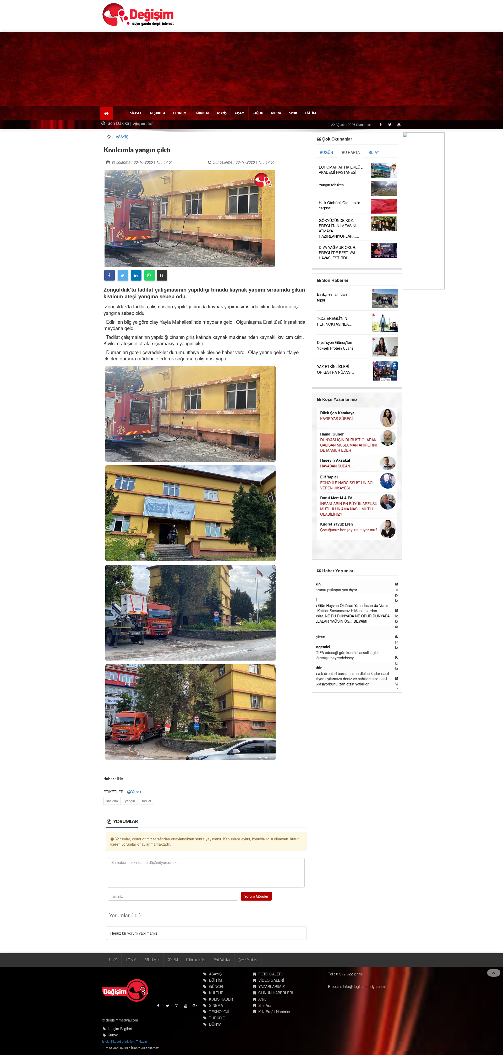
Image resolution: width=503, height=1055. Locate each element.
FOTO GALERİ (270, 973)
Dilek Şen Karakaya (337, 412)
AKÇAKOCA (157, 112)
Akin (323, 584)
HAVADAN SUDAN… (337, 465)
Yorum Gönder (256, 896)
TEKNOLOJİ (219, 1011)
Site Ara (264, 1005)
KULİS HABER (221, 999)
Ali (321, 599)
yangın (130, 800)
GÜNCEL (216, 986)
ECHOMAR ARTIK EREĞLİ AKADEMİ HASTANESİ (341, 169)
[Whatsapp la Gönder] (149, 275)
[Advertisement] (251, 68)
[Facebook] (380, 124)
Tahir (323, 667)
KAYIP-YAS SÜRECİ (336, 418)
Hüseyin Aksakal (335, 460)
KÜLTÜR (216, 992)
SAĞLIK (258, 112)
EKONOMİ (180, 112)
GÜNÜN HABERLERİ (275, 992)
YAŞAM (239, 112)
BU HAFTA (351, 152)
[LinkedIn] (136, 275)
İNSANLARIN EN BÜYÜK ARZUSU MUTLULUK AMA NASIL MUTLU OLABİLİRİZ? (348, 509)
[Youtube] (398, 124)
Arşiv (262, 999)
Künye (113, 1034)
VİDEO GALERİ (271, 980)
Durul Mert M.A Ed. (336, 497)
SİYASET (136, 112)
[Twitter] (389, 124)
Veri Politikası (222, 959)
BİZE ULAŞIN (152, 959)
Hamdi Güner (331, 434)
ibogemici (327, 646)
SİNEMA (216, 1005)
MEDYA (276, 112)
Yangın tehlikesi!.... (334, 184)
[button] (119, 113)
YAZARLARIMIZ (271, 986)
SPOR (293, 112)
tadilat (146, 800)
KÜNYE (113, 959)
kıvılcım (112, 800)
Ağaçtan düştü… (103, 123)
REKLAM (173, 959)
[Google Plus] (195, 1007)
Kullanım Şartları (196, 959)
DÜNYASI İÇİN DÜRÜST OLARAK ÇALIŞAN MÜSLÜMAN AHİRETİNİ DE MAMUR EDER (348, 445)
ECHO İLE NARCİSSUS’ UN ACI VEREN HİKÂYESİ (346, 485)
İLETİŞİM (130, 959)
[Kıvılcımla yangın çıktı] (189, 217)
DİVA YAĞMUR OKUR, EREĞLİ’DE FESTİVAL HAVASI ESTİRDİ (337, 252)
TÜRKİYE (217, 1017)
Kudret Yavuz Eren (336, 524)
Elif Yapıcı (329, 476)
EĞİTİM (310, 112)
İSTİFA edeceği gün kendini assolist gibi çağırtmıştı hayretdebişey (352, 655)
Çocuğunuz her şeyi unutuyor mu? (348, 529)
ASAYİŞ (222, 112)
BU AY (374, 152)
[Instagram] (177, 1007)
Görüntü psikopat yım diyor (341, 589)
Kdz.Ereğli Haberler (274, 1011)
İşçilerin (325, 636)
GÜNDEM (202, 112)
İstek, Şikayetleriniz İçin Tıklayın (124, 1041)
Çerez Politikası (248, 959)
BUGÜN (326, 152)
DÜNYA (215, 1024)
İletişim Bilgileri (120, 1028)
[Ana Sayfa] (138, 14)
